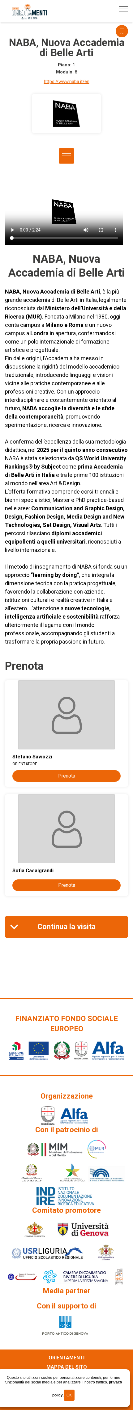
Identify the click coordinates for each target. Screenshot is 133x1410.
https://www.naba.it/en (66, 81)
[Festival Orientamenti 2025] (29, 11)
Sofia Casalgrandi (33, 871)
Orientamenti (66, 1358)
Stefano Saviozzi (32, 757)
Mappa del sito (66, 1367)
